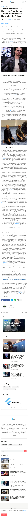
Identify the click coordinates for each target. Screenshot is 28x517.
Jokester (15, 386)
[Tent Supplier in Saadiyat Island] (5, 460)
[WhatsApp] (15, 300)
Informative (7, 386)
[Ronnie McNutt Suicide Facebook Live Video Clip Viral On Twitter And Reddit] (5, 491)
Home (2, 6)
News (5, 389)
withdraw (15, 94)
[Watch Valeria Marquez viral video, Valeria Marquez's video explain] (5, 466)
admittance (4, 241)
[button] (2, 2)
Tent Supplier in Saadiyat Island (16, 458)
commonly (5, 262)
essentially (20, 292)
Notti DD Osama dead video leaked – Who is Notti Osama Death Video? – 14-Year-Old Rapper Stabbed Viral (17, 366)
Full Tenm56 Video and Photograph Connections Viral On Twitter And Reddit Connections (17, 497)
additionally (11, 189)
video (3, 158)
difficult (11, 110)
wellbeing (17, 223)
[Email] (18, 300)
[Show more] (20, 300)
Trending (6, 6)
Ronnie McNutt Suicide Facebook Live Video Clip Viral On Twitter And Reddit (18, 490)
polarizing (3, 202)
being (25, 176)
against (8, 211)
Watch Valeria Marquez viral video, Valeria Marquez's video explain (17, 465)
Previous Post (5, 312)
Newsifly (10, 305)
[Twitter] (12, 300)
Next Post (24, 312)
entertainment (19, 277)
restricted (11, 41)
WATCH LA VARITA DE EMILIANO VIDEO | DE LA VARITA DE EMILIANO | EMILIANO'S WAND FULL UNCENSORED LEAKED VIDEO (17, 374)
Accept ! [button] (4, 514)
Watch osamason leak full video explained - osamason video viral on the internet (18, 472)
